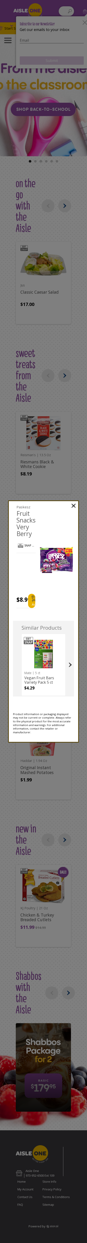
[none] (43, 665)
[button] (56, 560)
